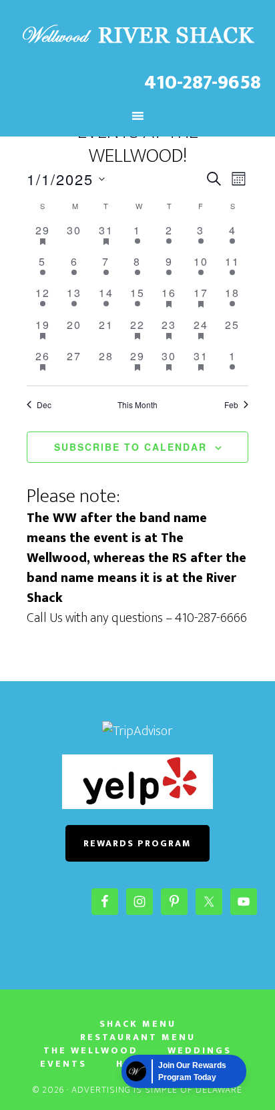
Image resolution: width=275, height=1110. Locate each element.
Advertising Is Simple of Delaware (156, 1089)
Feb (231, 405)
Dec (44, 405)
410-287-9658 (202, 82)
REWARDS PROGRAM (137, 843)
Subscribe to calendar (130, 446)
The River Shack (138, 35)
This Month (137, 405)
